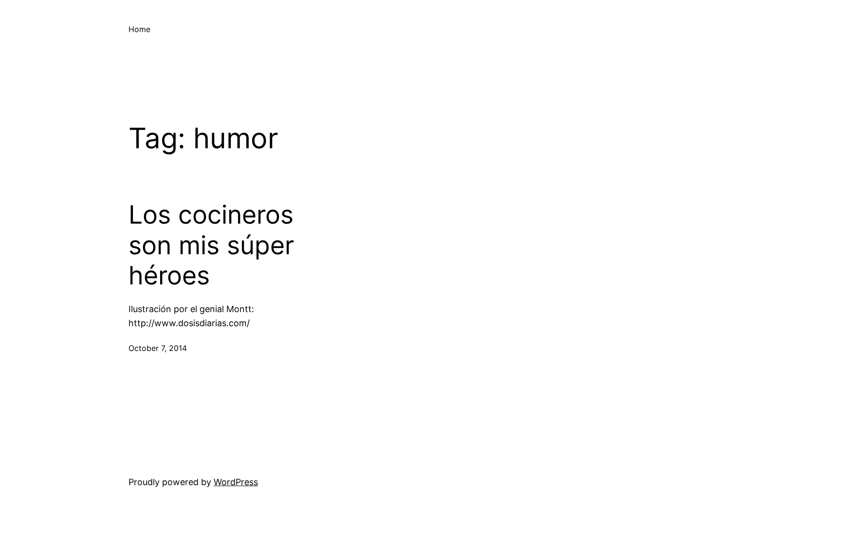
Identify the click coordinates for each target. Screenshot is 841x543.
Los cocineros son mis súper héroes (211, 245)
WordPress (236, 482)
